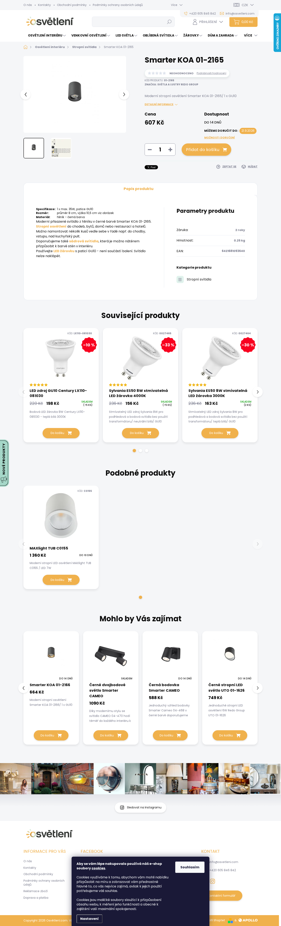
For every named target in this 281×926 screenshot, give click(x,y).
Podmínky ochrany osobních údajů (118, 5)
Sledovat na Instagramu (144, 807)
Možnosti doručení (219, 137)
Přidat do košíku (202, 149)
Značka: (171, 84)
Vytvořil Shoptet (213, 920)
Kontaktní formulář (221, 896)
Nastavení (89, 918)
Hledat (169, 22)
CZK (245, 5)
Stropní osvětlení (51, 226)
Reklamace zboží (35, 891)
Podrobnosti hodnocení (211, 73)
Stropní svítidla (199, 279)
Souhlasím (189, 867)
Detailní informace (159, 104)
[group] (51, 688)
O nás (27, 5)
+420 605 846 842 (222, 870)
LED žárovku (63, 251)
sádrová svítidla (84, 241)
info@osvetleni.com (223, 862)
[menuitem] (45, 35)
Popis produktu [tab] (138, 188)
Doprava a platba (35, 898)
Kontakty (44, 5)
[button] (134, 450)
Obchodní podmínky (72, 5)
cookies (98, 868)
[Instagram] (212, 880)
